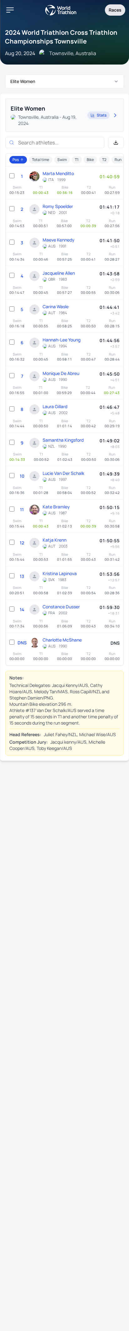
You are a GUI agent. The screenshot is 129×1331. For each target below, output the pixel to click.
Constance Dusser (61, 607)
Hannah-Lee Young (61, 340)
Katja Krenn (54, 540)
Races (115, 10)
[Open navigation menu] (10, 10)
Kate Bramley (56, 507)
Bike (90, 159)
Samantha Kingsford (63, 440)
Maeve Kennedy (59, 240)
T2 (104, 159)
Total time (40, 159)
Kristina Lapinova (60, 573)
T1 (77, 159)
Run (118, 159)
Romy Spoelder (58, 206)
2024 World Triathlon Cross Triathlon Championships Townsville (61, 36)
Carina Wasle (56, 306)
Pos (16, 159)
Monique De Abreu (61, 373)
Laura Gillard (55, 406)
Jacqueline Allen (59, 273)
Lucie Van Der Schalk (63, 473)
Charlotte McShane (62, 640)
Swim (62, 159)
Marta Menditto (58, 173)
